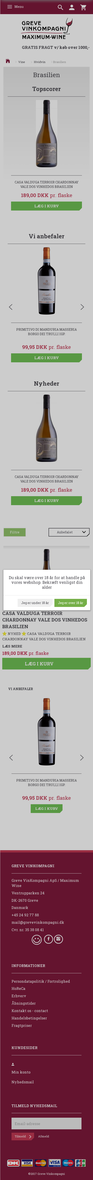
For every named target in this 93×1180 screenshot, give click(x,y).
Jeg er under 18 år (35, 603)
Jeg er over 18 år (70, 603)
